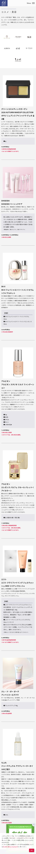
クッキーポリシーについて (10, 846)
